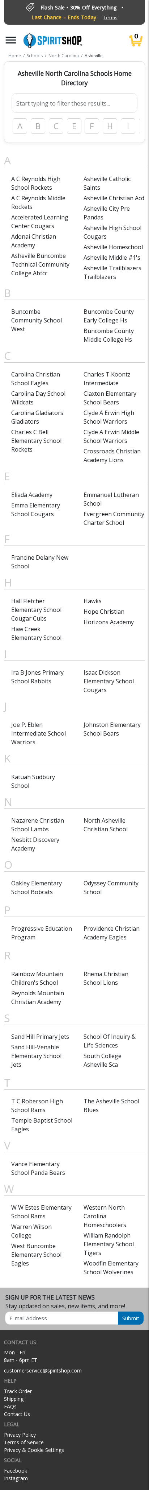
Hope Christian (104, 612)
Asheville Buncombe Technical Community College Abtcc (40, 264)
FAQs (10, 1406)
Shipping (14, 1398)
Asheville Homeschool (113, 247)
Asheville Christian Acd (114, 198)
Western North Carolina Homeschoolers (105, 1216)
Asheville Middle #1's (112, 258)
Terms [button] (110, 18)
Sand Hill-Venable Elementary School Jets (36, 1056)
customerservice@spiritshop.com (43, 1370)
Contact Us (17, 1414)
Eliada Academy (31, 495)
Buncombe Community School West (36, 320)
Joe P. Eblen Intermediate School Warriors (38, 733)
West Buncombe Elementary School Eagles (36, 1254)
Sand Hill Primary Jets (40, 1037)
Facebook (15, 1470)
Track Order (18, 1391)
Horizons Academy (109, 622)
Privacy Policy (20, 1434)
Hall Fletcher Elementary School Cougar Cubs (36, 609)
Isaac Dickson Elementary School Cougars (109, 681)
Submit (130, 1318)
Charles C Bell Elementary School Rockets (36, 440)
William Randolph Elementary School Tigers (109, 1244)
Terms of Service (24, 1442)
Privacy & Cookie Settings (34, 1449)
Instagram (16, 1478)
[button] (11, 40)
